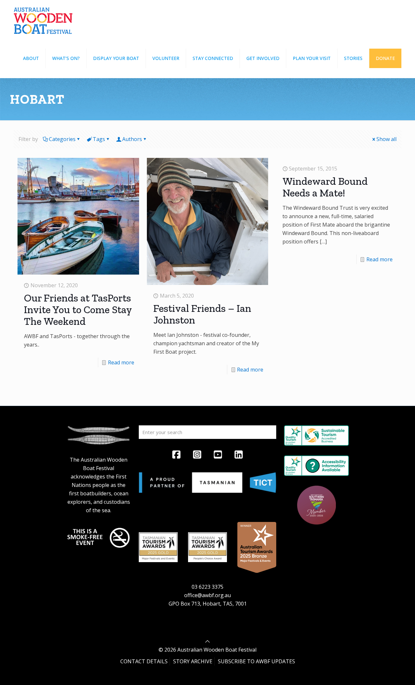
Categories (62, 139)
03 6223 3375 (207, 586)
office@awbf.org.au (207, 595)
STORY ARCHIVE (192, 661)
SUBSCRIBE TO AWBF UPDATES (256, 661)
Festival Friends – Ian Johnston (202, 314)
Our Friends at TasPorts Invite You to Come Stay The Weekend (78, 309)
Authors (132, 139)
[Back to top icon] (207, 641)
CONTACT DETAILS (144, 661)
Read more (121, 362)
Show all (386, 139)
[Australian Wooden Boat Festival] (43, 19)
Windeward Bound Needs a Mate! (325, 187)
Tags (99, 139)
